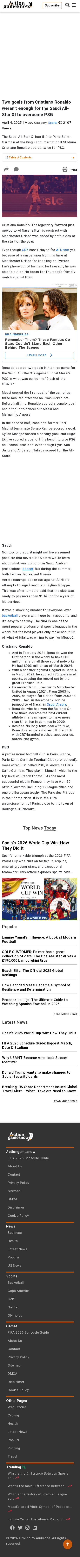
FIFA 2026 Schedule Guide (28, 1158)
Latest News (17, 1249)
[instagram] (27, 1527)
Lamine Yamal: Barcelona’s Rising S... (37, 1519)
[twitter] (20, 1527)
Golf (11, 1299)
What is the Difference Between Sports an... (38, 1475)
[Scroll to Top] (67, 1544)
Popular (14, 1257)
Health (13, 1241)
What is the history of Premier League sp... (37, 1496)
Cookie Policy (18, 1216)
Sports (52, 123)
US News (15, 1265)
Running (14, 1448)
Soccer (13, 1307)
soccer (28, 569)
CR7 (25, 250)
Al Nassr (62, 250)
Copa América (19, 1291)
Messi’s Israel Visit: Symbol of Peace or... (40, 1507)
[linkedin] (35, 1527)
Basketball (16, 1282)
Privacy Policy (18, 1183)
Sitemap (14, 1191)
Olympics (15, 1315)
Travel (12, 1456)
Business (15, 1233)
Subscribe (52, 5)
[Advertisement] (40, 54)
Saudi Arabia (56, 704)
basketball (10, 615)
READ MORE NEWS (65, 1014)
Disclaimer (16, 1207)
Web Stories (18, 1407)
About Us (15, 1166)
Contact (14, 1174)
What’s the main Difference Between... (38, 1486)
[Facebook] (12, 1527)
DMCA (12, 1199)
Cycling (13, 1415)
